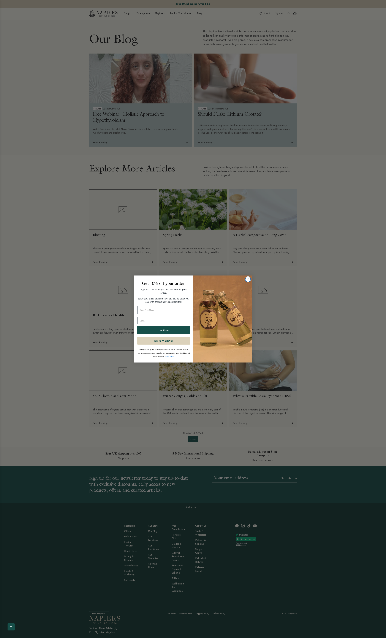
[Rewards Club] (11, 626)
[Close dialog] (248, 279)
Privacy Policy (169, 356)
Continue (164, 330)
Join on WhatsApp (163, 340)
